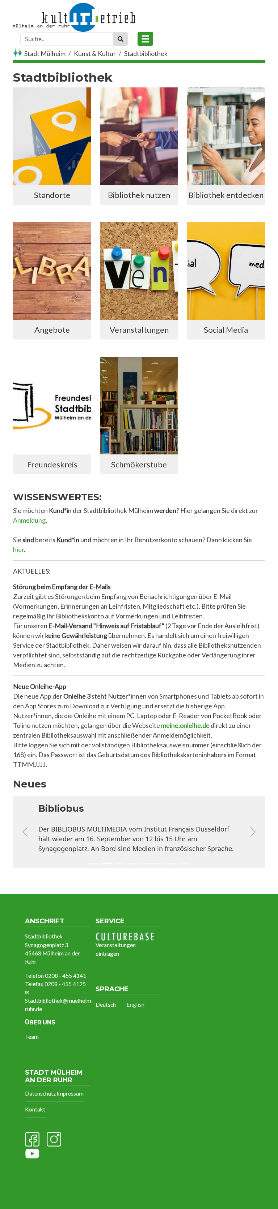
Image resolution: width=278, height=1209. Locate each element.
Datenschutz (40, 1093)
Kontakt (35, 1109)
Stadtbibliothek (146, 53)
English (135, 1004)
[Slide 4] (132, 865)
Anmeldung (29, 520)
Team (32, 1036)
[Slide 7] (171, 865)
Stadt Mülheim (45, 53)
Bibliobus (61, 808)
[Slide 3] (119, 865)
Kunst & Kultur (95, 53)
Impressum (70, 1093)
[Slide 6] (158, 865)
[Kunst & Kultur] (74, 8)
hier (18, 549)
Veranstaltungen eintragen (116, 949)
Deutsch (106, 1004)
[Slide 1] (93, 865)
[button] (25, 832)
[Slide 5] (145, 865)
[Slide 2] (106, 865)
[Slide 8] (184, 865)
